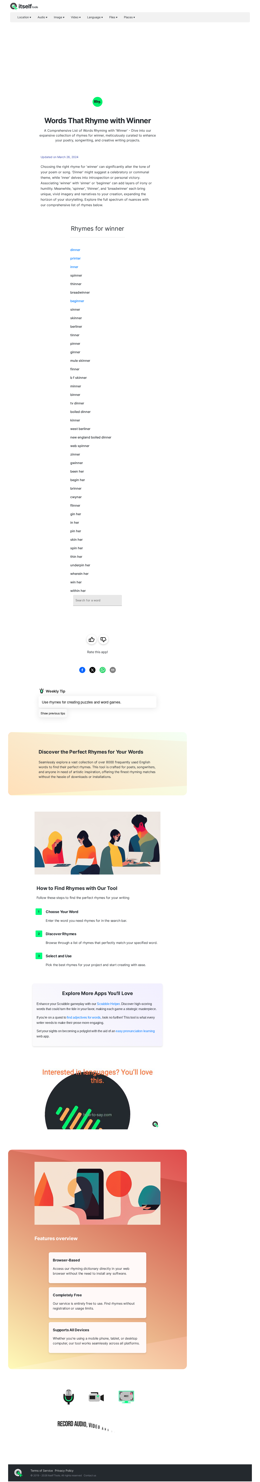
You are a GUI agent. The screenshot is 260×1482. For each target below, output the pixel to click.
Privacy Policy (64, 1470)
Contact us (90, 1475)
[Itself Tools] (97, 1412)
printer (75, 258)
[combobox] (97, 600)
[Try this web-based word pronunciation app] (97, 1093)
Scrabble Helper (108, 1004)
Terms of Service (41, 1470)
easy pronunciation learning (135, 1031)
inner (74, 267)
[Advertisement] (130, 52)
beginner (77, 301)
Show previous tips (53, 713)
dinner (75, 250)
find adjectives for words (84, 1017)
